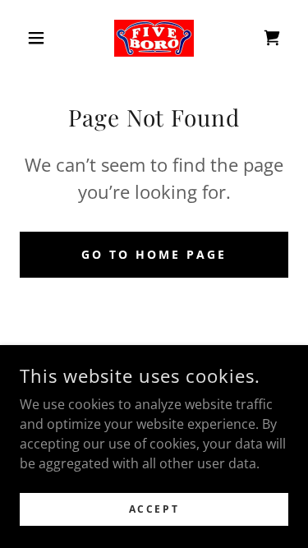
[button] (40, 37)
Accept (154, 509)
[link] (154, 38)
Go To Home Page (154, 254)
